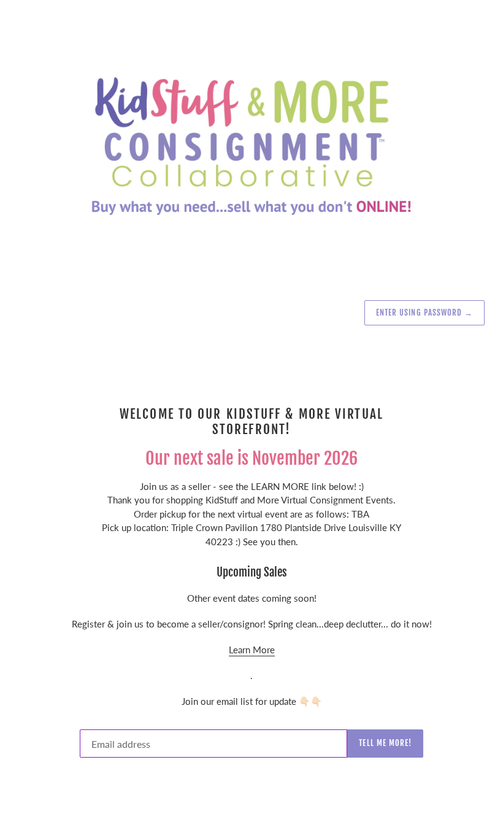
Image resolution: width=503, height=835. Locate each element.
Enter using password (424, 312)
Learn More (252, 649)
